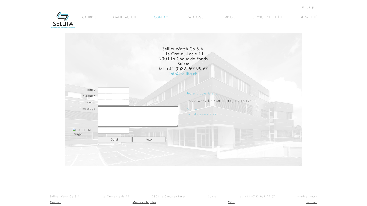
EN (314, 8)
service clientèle (268, 17)
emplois (229, 17)
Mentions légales (144, 202)
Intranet (311, 202)
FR (303, 8)
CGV (231, 202)
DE (308, 8)
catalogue (196, 17)
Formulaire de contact (202, 114)
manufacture (125, 17)
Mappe (192, 109)
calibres (89, 17)
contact (162, 17)
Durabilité (308, 17)
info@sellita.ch (183, 73)
